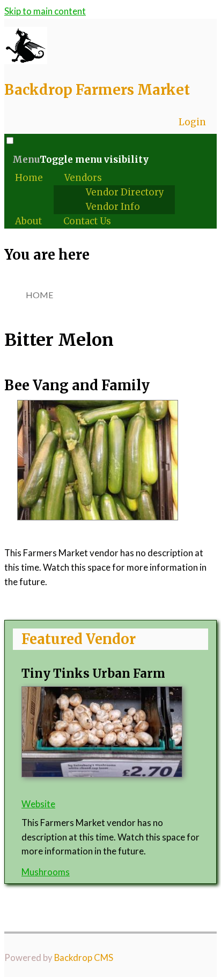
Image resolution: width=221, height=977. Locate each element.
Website (38, 803)
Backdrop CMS (83, 957)
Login (192, 122)
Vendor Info (113, 207)
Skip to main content (45, 11)
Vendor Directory (125, 192)
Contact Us (87, 221)
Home (29, 178)
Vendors (83, 178)
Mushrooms (45, 871)
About (28, 221)
